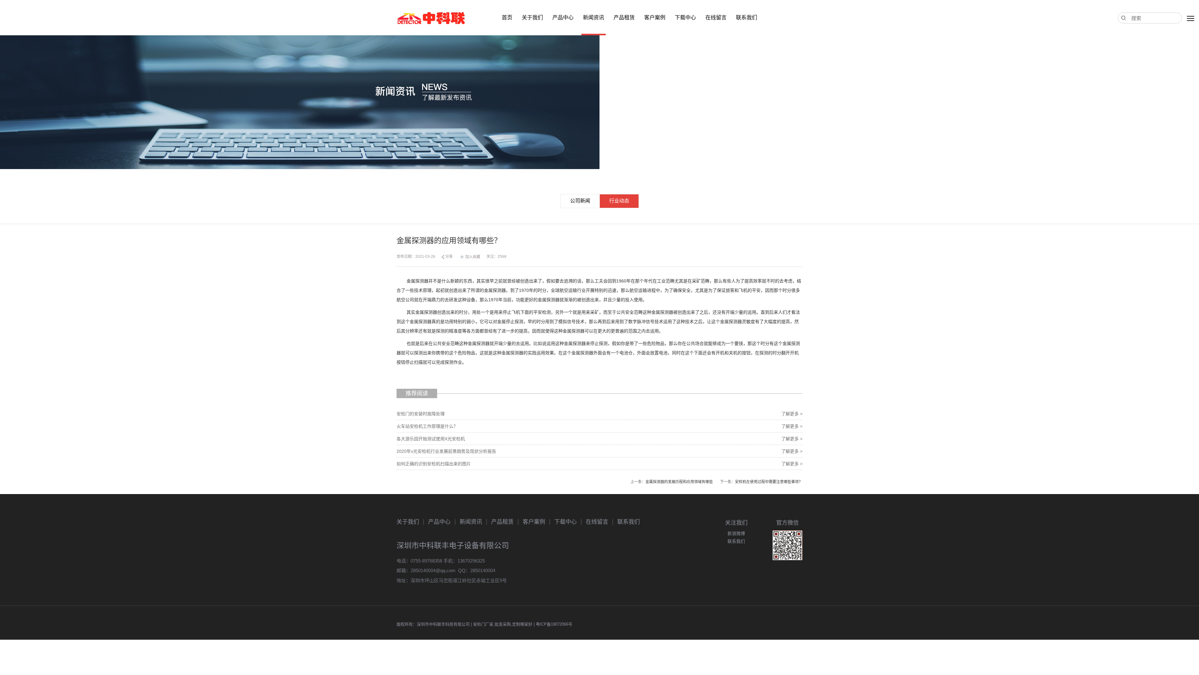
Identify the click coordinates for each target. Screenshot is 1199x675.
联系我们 (746, 18)
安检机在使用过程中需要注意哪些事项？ (768, 482)
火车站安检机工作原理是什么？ (427, 426)
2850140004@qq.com (433, 570)
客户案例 (654, 18)
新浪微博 (736, 533)
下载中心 (685, 18)
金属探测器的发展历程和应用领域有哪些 (679, 482)
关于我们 (532, 18)
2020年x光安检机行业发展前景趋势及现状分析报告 (446, 451)
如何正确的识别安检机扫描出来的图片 (434, 463)
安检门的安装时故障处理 (421, 413)
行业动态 (619, 200)
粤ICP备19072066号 (554, 624)
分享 (448, 256)
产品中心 (563, 18)
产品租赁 (624, 18)
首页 (507, 18)
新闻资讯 (593, 18)
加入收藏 (472, 257)
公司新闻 (580, 200)
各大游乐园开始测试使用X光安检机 (431, 438)
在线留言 (716, 18)
